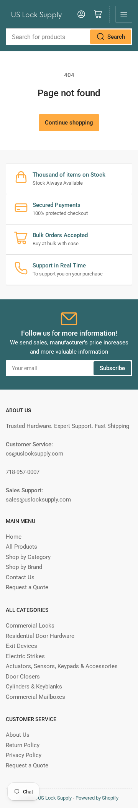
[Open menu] (123, 14)
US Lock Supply (55, 798)
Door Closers (23, 676)
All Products (21, 546)
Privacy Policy (23, 755)
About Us (18, 734)
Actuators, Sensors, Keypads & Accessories (62, 666)
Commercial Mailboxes (35, 696)
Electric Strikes (25, 656)
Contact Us (20, 577)
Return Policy (22, 745)
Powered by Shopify (97, 798)
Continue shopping (69, 122)
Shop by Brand (24, 567)
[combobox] (69, 36)
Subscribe (112, 368)
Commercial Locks (30, 625)
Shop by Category (28, 557)
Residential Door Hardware (40, 636)
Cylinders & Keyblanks (34, 686)
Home (13, 536)
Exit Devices (21, 645)
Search (116, 36)
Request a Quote (27, 587)
